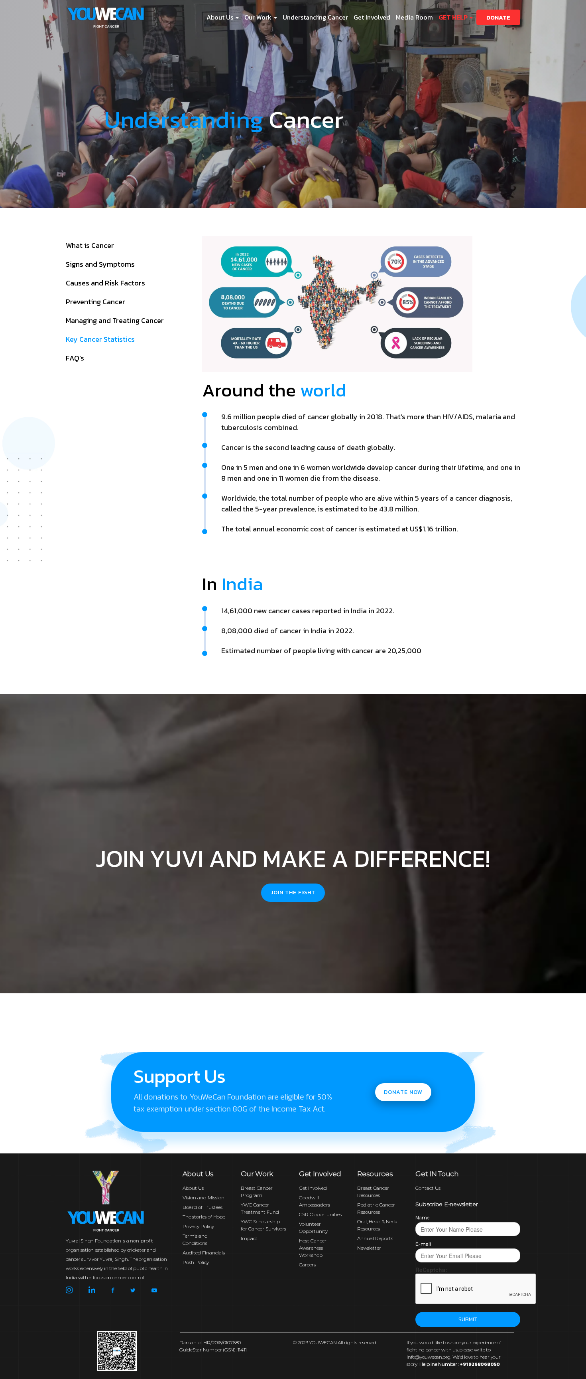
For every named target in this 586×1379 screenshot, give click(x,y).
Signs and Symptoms (100, 264)
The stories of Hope (204, 1217)
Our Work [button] (258, 17)
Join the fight (293, 892)
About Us (193, 1188)
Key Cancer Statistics (100, 339)
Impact (249, 1238)
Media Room (414, 17)
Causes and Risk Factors (105, 282)
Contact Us (427, 1188)
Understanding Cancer (315, 17)
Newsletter (369, 1248)
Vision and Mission (203, 1198)
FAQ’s (75, 358)
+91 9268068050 (480, 1364)
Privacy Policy (198, 1226)
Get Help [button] (454, 17)
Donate (498, 17)
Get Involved (372, 17)
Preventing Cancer (95, 301)
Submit (467, 1319)
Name (422, 1217)
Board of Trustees (202, 1207)
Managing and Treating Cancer (115, 320)
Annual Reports (375, 1238)
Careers (307, 1265)
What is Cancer (90, 245)
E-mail (423, 1244)
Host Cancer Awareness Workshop (312, 1248)
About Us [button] (220, 17)
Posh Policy (196, 1262)
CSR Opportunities (320, 1214)
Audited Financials (204, 1253)
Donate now (403, 1092)
